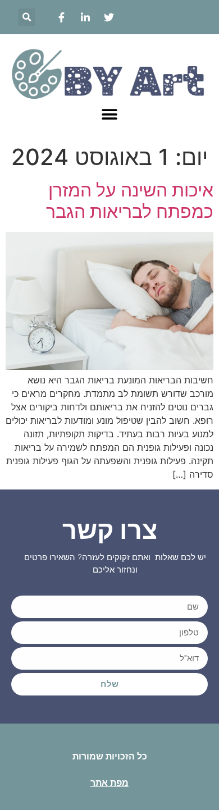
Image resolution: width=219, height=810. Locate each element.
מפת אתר (109, 782)
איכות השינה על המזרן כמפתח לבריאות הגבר (129, 200)
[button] (26, 17)
